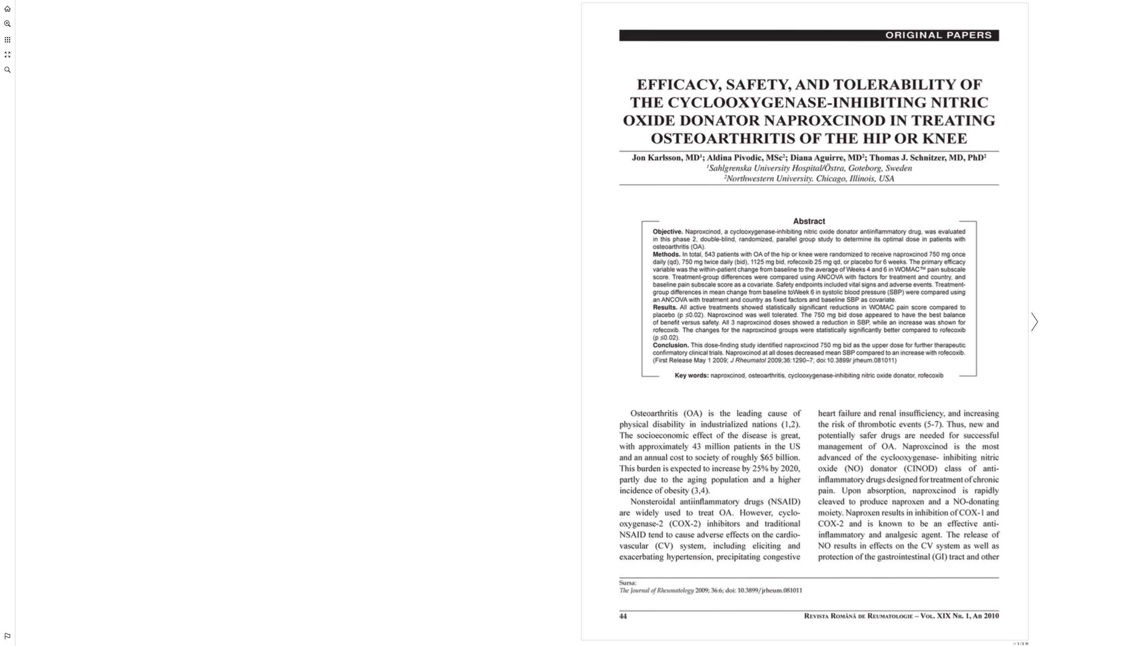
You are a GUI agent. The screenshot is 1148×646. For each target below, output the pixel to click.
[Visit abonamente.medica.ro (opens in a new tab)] (7, 8)
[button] (7, 23)
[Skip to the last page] (1027, 643)
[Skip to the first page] (1014, 643)
